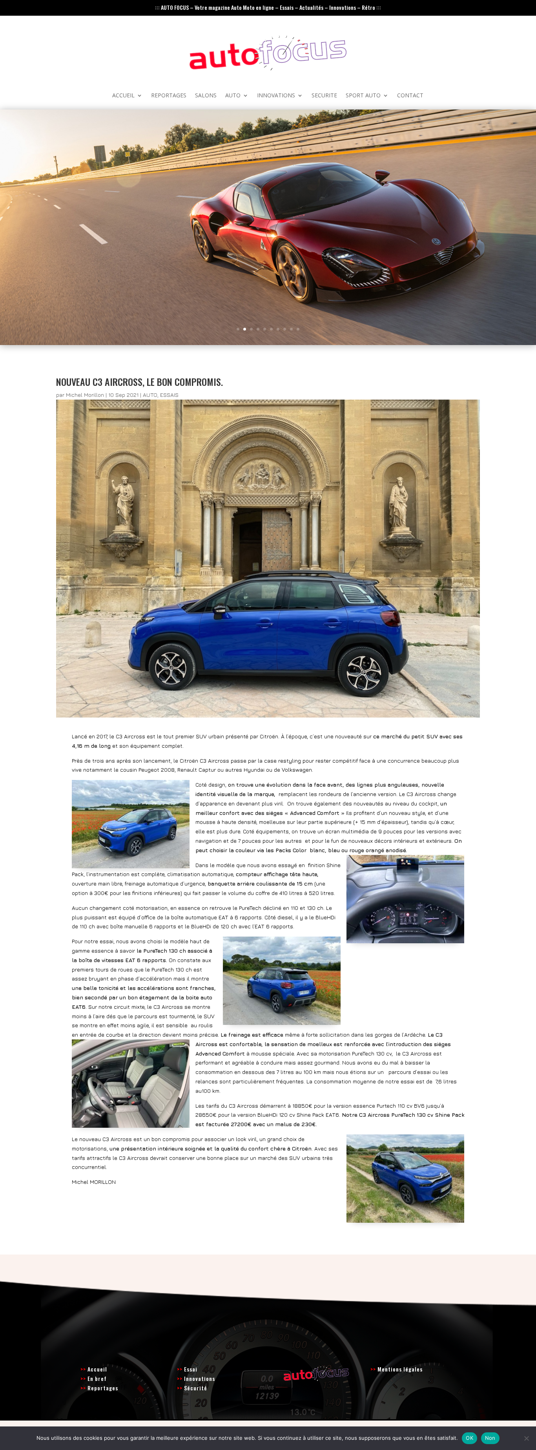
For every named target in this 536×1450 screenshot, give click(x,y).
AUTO (233, 96)
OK (469, 1438)
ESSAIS (169, 394)
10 (298, 329)
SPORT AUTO (363, 96)
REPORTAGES (168, 96)
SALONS (206, 96)
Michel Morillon (85, 394)
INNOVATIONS (276, 96)
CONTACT (410, 96)
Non (490, 1438)
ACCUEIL (123, 96)
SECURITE (324, 96)
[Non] (526, 1438)
